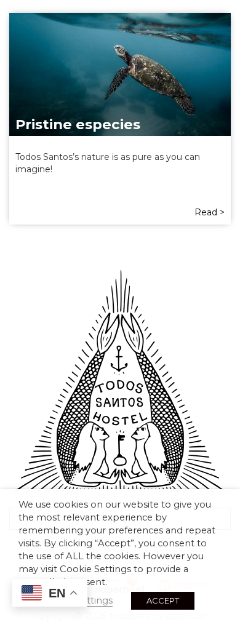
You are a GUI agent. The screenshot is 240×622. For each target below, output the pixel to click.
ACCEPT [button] (162, 600)
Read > (209, 212)
